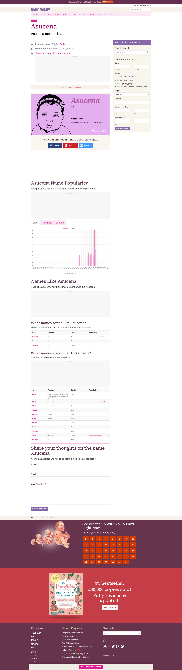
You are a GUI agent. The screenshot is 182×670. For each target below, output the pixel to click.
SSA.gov (73, 273)
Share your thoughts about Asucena (53, 53)
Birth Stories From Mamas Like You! (77, 646)
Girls (132, 76)
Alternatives (78, 87)
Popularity (69, 87)
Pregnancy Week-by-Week (73, 632)
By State (60, 222)
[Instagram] (117, 647)
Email (33, 474)
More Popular (129, 87)
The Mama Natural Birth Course (75, 656)
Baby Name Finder (70, 636)
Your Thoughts (38, 483)
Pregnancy (36, 632)
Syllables (120, 117)
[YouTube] (104, 647)
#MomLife (35, 643)
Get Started (37, 14)
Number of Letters (121, 107)
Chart (35, 222)
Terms (33, 661)
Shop (33, 647)
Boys (125, 76)
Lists (104, 14)
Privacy (34, 658)
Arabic (63, 44)
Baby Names (40, 9)
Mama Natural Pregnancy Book (75, 653)
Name (33, 464)
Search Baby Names (122, 129)
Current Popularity (123, 84)
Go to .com (142, 5)
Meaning (118, 99)
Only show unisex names (124, 80)
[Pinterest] (122, 647)
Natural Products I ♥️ (71, 650)
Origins (111, 14)
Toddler (35, 640)
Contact (34, 655)
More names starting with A (90, 667)
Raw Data (47, 222)
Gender (117, 73)
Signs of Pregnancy (70, 639)
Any (118, 76)
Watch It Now (107, 2)
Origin (117, 91)
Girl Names (45, 518)
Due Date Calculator (70, 643)
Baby (33, 636)
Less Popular (142, 87)
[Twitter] (113, 647)
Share (62, 87)
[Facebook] (109, 647)
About (33, 652)
